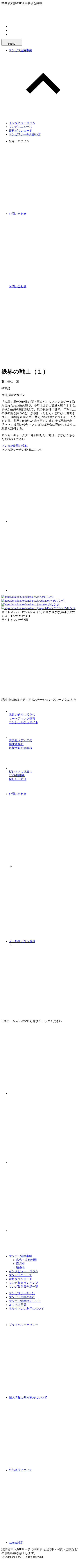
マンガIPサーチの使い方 (25, 134)
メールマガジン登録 (22, 941)
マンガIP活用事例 (20, 50)
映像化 (20, 1267)
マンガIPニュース (20, 126)
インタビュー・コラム (23, 1271)
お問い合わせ (17, 793)
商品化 (20, 1263)
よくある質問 (17, 1304)
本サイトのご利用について (26, 1308)
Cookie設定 (16, 1542)
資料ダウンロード (20, 130)
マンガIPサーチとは (22, 1293)
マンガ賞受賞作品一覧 (23, 1286)
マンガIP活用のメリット (25, 1301)
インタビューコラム (22, 122)
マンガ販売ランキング (23, 1282)
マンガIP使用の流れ (14, 445)
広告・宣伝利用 (26, 1259)
